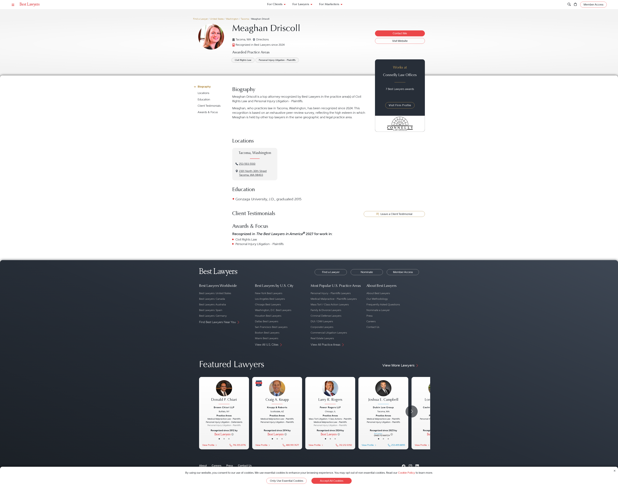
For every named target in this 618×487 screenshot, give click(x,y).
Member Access (403, 272)
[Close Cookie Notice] (614, 470)
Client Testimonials (209, 105)
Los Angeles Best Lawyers (270, 298)
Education (204, 99)
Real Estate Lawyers (322, 338)
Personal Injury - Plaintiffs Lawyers (331, 293)
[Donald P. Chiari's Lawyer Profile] (224, 392)
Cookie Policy (406, 472)
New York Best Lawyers (268, 293)
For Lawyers (300, 4)
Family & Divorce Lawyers (326, 310)
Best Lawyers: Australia (212, 304)
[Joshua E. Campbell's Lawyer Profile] (383, 392)
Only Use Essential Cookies (286, 480)
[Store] (575, 4)
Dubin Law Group (383, 407)
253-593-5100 (247, 163)
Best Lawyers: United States (215, 293)
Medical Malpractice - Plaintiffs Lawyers (334, 298)
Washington (232, 19)
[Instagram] (410, 465)
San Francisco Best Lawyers (271, 327)
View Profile (208, 445)
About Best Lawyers (378, 293)
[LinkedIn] (417, 465)
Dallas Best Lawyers (266, 321)
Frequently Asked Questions (383, 304)
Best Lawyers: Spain (210, 310)
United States (217, 19)
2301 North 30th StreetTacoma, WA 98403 (253, 173)
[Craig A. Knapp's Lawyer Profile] (277, 392)
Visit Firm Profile (400, 105)
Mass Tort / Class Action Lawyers (330, 304)
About (203, 465)
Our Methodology (377, 298)
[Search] (569, 4)
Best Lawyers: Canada (212, 298)
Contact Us (372, 327)
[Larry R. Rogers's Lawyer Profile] (330, 392)
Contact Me (400, 33)
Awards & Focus (208, 112)
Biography (204, 86)
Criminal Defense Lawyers (326, 315)
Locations (203, 93)
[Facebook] (403, 465)
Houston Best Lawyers (268, 315)
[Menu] (13, 5)
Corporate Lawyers (322, 327)
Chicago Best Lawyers (268, 304)
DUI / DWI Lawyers (322, 321)
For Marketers (329, 4)
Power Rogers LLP (330, 407)
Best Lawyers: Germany (213, 315)
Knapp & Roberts (277, 407)
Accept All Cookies (331, 480)
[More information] (232, 434)
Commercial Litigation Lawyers (329, 332)
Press (369, 315)
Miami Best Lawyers (266, 338)
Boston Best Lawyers (267, 332)
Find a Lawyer (200, 19)
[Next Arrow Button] (412, 411)
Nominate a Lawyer (378, 310)
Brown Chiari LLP (224, 407)
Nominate (367, 272)
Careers (371, 321)
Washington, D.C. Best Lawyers (273, 310)
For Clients (274, 4)
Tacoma (245, 19)
